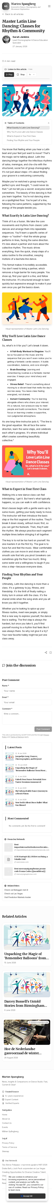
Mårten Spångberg (10, 1131)
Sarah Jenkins (21, 37)
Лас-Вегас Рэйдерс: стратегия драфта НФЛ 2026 (24, 1165)
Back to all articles (14, 14)
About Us (6, 1119)
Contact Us (7, 1123)
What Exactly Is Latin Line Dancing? (23, 128)
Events (5, 1127)
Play (10, 74)
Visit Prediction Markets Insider (17, 897)
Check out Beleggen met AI (16, 890)
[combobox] (32, 74)
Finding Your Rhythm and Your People (23, 140)
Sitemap (5, 1151)
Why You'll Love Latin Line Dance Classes (25, 132)
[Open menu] (49, 6)
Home (4, 1114)
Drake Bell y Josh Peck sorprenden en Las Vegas (23, 1168)
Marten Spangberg (13, 1076)
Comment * (7, 709)
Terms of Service (17, 737)
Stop (22, 74)
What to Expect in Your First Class (21, 136)
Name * (5, 686)
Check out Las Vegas (13, 893)
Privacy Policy (8, 1143)
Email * (5, 697)
